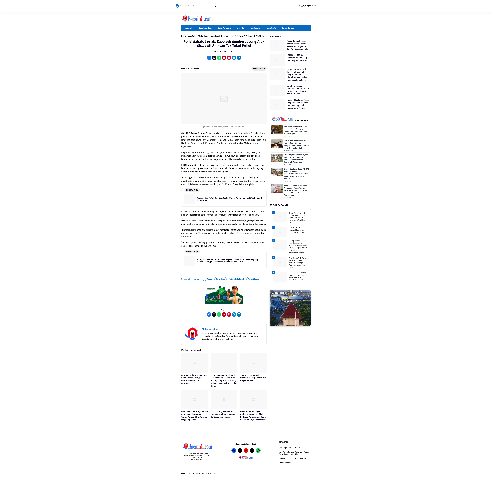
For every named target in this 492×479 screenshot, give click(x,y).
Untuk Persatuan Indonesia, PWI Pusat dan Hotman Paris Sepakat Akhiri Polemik (298, 90)
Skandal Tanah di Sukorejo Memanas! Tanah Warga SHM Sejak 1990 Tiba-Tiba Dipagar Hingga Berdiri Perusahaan (296, 190)
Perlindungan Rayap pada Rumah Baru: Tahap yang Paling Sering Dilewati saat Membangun (295, 130)
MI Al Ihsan (220, 279)
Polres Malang (253, 279)
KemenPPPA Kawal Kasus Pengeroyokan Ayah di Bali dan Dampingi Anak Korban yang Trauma (299, 104)
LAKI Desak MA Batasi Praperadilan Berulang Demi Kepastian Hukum (297, 57)
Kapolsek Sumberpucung (193, 279)
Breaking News (205, 28)
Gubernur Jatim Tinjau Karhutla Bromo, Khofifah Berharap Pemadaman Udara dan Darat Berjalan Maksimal (253, 415)
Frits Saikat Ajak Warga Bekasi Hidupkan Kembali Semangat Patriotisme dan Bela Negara (298, 262)
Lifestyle (240, 28)
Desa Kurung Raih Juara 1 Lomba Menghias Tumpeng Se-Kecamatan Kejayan (223, 414)
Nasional (188, 28)
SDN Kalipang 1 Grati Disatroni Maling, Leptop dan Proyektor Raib (253, 377)
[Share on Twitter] (214, 58)
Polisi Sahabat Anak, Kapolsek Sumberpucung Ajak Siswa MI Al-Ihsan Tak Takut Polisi (224, 44)
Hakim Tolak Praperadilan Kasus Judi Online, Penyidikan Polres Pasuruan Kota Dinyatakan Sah (296, 144)
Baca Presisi (254, 28)
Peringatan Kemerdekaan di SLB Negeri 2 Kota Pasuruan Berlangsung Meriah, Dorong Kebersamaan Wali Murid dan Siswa (227, 261)
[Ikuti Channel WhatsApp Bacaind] (224, 295)
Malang (209, 279)
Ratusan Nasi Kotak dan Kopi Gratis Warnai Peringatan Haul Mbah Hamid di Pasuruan (229, 199)
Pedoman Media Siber (302, 453)
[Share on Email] (224, 58)
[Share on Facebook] (209, 58)
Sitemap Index (285, 463)
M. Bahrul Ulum (210, 329)
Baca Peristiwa (224, 28)
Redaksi (298, 447)
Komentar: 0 (260, 68)
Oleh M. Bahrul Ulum (190, 68)
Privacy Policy (300, 458)
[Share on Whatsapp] (219, 58)
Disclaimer (283, 458)
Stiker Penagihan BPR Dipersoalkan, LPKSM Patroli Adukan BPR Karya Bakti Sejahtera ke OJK (298, 218)
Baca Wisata (270, 28)
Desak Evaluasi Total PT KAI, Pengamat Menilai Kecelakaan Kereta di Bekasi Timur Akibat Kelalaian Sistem (296, 174)
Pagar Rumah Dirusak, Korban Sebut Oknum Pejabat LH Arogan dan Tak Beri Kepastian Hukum (298, 45)
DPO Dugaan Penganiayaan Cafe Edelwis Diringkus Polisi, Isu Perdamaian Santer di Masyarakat (296, 158)
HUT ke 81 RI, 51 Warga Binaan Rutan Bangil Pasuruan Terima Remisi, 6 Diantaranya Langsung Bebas (194, 415)
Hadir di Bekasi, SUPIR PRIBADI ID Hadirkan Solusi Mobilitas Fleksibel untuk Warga (297, 276)
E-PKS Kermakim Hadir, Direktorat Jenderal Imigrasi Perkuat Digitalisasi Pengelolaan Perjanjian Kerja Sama (297, 75)
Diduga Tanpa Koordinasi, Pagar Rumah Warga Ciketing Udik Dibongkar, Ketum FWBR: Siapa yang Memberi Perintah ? (298, 246)
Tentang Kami (285, 447)
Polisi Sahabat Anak (236, 279)
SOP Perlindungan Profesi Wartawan (286, 453)
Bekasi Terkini (288, 28)
